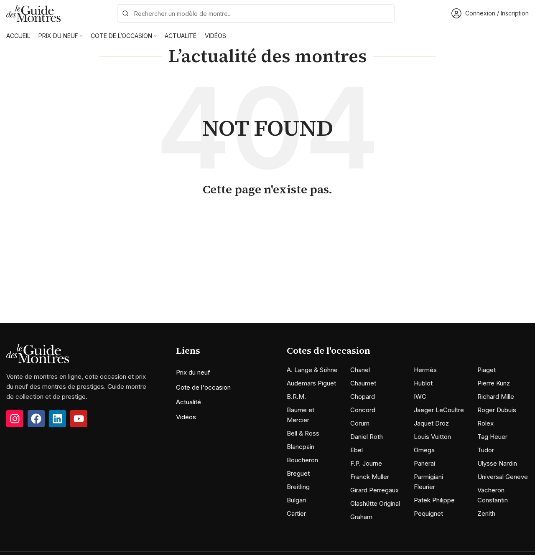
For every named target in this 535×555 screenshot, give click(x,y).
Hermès (425, 370)
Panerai (424, 463)
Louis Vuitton (432, 437)
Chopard (362, 396)
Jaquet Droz (431, 423)
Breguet (298, 473)
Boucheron (302, 460)
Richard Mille (495, 396)
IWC (420, 396)
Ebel (356, 450)
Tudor (485, 450)
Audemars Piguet (311, 383)
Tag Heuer (492, 437)
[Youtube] (78, 418)
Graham (361, 517)
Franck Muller (369, 477)
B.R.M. (296, 396)
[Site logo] (33, 13)
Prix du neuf (193, 372)
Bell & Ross (303, 433)
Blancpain (300, 447)
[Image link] (37, 353)
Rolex (485, 423)
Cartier (296, 513)
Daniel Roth (366, 437)
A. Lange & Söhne (312, 370)
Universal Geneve (502, 477)
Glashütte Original (375, 503)
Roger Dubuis (496, 410)
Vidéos (186, 417)
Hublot (423, 383)
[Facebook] (36, 418)
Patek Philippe (434, 500)
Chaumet (363, 383)
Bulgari (296, 500)
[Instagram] (14, 418)
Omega (424, 450)
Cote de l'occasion (203, 387)
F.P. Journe (366, 463)
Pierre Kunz (493, 383)
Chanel (360, 370)
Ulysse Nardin (497, 463)
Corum (359, 423)
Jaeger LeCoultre (439, 410)
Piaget (486, 370)
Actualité (188, 402)
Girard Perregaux (374, 490)
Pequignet (428, 513)
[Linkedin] (57, 418)
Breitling (298, 487)
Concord (362, 410)
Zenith (486, 513)
